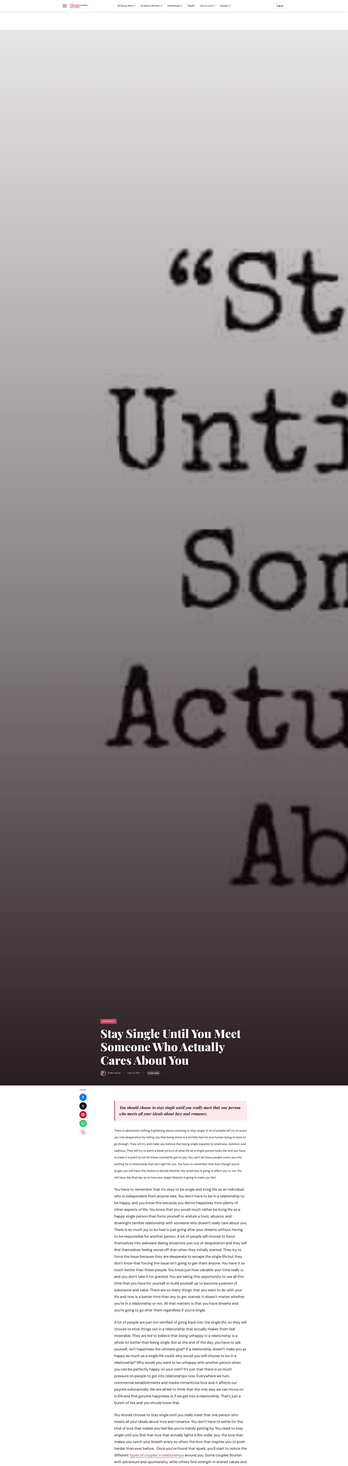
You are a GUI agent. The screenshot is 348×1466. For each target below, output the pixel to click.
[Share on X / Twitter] (83, 1106)
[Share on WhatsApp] (83, 1123)
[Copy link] (83, 1132)
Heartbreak (173, 5)
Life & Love (206, 5)
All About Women (150, 5)
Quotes (224, 5)
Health (191, 5)
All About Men (125, 5)
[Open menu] (65, 6)
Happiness (108, 1021)
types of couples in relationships (157, 1455)
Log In (280, 5)
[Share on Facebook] (83, 1097)
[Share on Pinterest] (83, 1114)
